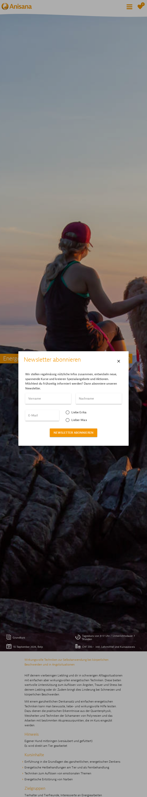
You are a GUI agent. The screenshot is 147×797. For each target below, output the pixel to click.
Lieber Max (79, 420)
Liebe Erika (79, 412)
